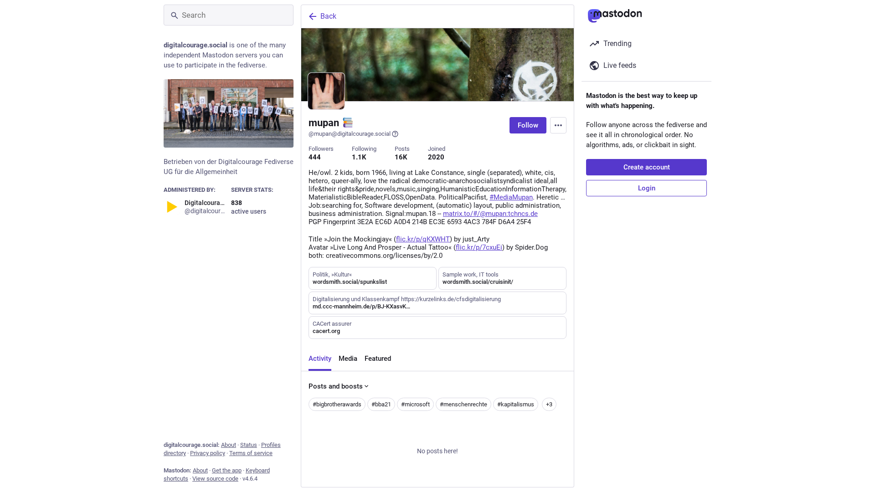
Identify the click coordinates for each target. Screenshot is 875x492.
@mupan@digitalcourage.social (350, 133)
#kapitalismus (515, 404)
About (228, 444)
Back (328, 16)
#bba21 (381, 404)
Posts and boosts (336, 386)
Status (248, 444)
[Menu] (558, 125)
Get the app (227, 470)
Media (348, 358)
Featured (378, 358)
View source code (215, 478)
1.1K (359, 157)
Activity (320, 358)
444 (315, 157)
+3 (549, 404)
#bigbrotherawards (337, 404)
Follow (528, 125)
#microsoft (415, 404)
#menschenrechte (463, 404)
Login (646, 188)
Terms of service (251, 453)
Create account (646, 167)
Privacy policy (207, 453)
